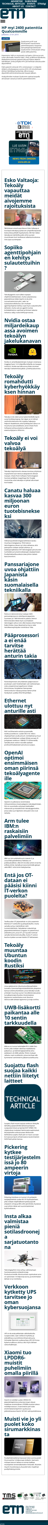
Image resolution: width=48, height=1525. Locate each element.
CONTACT (31, 6)
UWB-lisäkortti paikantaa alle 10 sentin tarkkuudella (22, 1015)
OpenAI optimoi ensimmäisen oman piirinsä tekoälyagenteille (22, 765)
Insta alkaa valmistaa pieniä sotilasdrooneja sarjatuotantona (22, 1231)
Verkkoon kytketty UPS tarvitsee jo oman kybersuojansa (22, 1297)
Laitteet (5, 38)
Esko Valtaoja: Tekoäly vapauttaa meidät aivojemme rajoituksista (21, 192)
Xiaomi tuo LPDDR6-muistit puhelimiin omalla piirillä (21, 1362)
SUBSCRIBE (31, 1)
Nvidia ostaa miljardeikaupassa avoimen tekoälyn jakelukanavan (22, 330)
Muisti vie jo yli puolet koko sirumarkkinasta (22, 1426)
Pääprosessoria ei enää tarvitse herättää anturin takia (21, 645)
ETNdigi (42, 4)
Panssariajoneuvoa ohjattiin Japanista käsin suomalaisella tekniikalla (21, 577)
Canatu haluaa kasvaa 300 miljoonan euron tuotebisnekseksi (22, 503)
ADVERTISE (17, 1)
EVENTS (31, 4)
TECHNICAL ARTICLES (13, 4)
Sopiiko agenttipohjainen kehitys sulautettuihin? (22, 257)
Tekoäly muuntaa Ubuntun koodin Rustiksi (15, 955)
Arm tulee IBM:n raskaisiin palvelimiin (18, 828)
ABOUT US (18, 6)
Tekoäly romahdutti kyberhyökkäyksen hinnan (22, 384)
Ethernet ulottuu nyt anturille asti (20, 705)
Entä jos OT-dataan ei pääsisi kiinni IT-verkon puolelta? (20, 885)
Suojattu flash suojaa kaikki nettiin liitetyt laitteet (21, 1073)
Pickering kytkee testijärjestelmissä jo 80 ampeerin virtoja (22, 1159)
